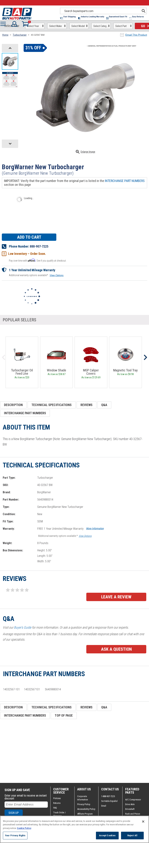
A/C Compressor (133, 799)
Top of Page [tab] (64, 715)
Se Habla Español (109, 801)
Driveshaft (130, 809)
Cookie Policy (24, 828)
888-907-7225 (39, 246)
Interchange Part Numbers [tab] (25, 413)
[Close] (143, 821)
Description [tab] (13, 405)
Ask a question (116, 649)
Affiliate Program (85, 813)
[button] (69, 18)
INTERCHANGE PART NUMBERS (125, 181)
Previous (3, 357)
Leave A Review (116, 596)
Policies (57, 798)
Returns (57, 803)
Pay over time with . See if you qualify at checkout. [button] (37, 260)
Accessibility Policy (86, 809)
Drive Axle (129, 804)
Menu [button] (4, 24)
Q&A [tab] (104, 405)
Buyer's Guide (22, 627)
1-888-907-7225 (108, 796)
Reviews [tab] (86, 405)
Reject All (132, 835)
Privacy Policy (83, 804)
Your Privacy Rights (15, 835)
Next (145, 357)
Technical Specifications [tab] (51, 405)
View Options (57, 275)
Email (103, 805)
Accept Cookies (107, 835)
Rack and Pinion (132, 813)
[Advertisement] (74, 751)
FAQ (55, 807)
